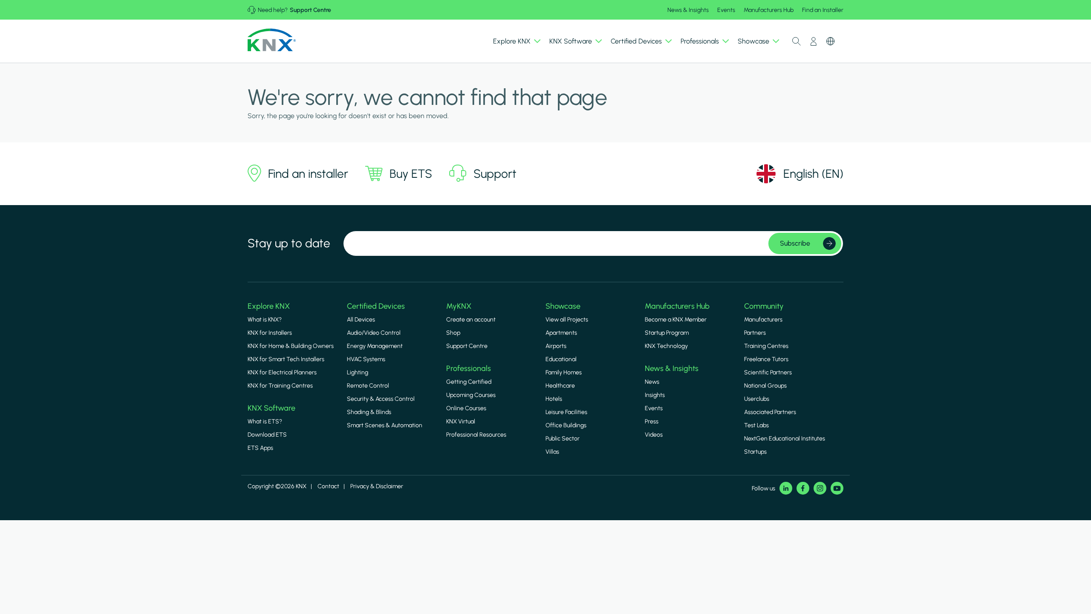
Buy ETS (411, 173)
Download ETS (267, 434)
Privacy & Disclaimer (376, 486)
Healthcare (560, 385)
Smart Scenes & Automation (384, 425)
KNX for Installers (270, 332)
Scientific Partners (768, 372)
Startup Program (667, 332)
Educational (561, 359)
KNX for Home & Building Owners (291, 346)
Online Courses (466, 408)
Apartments (561, 332)
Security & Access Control (381, 399)
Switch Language (830, 41)
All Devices (361, 319)
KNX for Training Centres (280, 385)
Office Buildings (566, 425)
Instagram (820, 488)
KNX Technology (666, 346)
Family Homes (564, 372)
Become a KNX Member (676, 319)
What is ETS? (265, 421)
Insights (655, 395)
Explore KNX (269, 306)
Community (764, 306)
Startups (755, 451)
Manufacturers (763, 319)
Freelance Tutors (766, 359)
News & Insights (688, 10)
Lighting (357, 372)
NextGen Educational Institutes (784, 438)
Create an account (471, 319)
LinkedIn (785, 488)
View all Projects (567, 319)
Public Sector (563, 438)
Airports (556, 346)
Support (495, 173)
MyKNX (458, 306)
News (652, 381)
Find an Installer (822, 10)
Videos (654, 434)
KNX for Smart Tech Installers (286, 359)
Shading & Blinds (369, 412)
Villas (552, 451)
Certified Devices (376, 306)
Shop (453, 332)
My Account (813, 41)
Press (651, 421)
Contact (328, 486)
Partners (755, 332)
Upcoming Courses (471, 395)
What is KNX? (265, 319)
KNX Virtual (460, 421)
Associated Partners (770, 412)
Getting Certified (468, 381)
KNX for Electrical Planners (282, 372)
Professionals (468, 368)
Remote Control (368, 385)
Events (726, 10)
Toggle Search (796, 41)
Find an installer (308, 173)
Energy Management (375, 346)
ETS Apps (260, 448)
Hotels (554, 399)
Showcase (563, 306)
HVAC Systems (366, 359)
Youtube (837, 488)
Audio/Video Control (374, 332)
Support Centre (310, 10)
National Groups (765, 385)
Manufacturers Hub (769, 10)
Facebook (803, 488)
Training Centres (766, 346)
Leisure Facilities (566, 412)
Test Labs (756, 425)
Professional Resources (476, 434)
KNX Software (271, 408)
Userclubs (756, 399)
